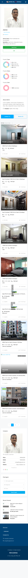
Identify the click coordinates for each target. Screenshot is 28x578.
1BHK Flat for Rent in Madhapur (9, 146)
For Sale (13, 292)
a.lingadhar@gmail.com (20, 462)
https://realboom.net (20, 464)
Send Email (14, 47)
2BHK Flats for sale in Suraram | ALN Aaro (12, 342)
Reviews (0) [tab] (20, 116)
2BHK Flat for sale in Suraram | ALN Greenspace (13, 408)
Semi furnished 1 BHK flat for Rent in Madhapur (13, 179)
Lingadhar (5, 301)
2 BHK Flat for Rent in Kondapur (9, 278)
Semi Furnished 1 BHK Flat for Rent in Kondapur (13, 212)
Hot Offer (23, 126)
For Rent (19, 126)
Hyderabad (6, 531)
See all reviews (7, 32)
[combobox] (8, 123)
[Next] (18, 425)
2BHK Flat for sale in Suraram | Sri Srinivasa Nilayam (14, 375)
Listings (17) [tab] (7, 116)
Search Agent (14, 492)
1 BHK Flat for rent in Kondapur (9, 245)
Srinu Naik (5, 153)
